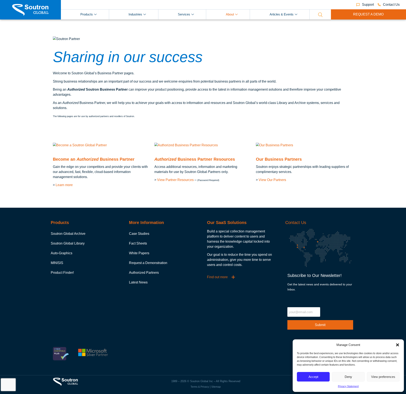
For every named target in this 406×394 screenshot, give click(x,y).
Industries (135, 14)
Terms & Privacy (200, 386)
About (230, 14)
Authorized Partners (144, 272)
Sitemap (216, 386)
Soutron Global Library (68, 243)
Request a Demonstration (148, 263)
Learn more (64, 185)
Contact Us (295, 222)
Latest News (138, 282)
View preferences (383, 377)
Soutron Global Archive (68, 233)
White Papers (139, 253)
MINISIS (57, 263)
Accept (313, 377)
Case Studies (139, 233)
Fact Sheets (138, 243)
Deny (348, 377)
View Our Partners (272, 180)
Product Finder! (62, 272)
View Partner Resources (175, 180)
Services (184, 14)
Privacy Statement (348, 386)
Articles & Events (282, 14)
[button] (397, 345)
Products (86, 14)
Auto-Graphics (61, 253)
